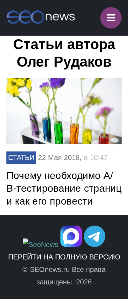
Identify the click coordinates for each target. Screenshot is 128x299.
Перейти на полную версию (64, 257)
